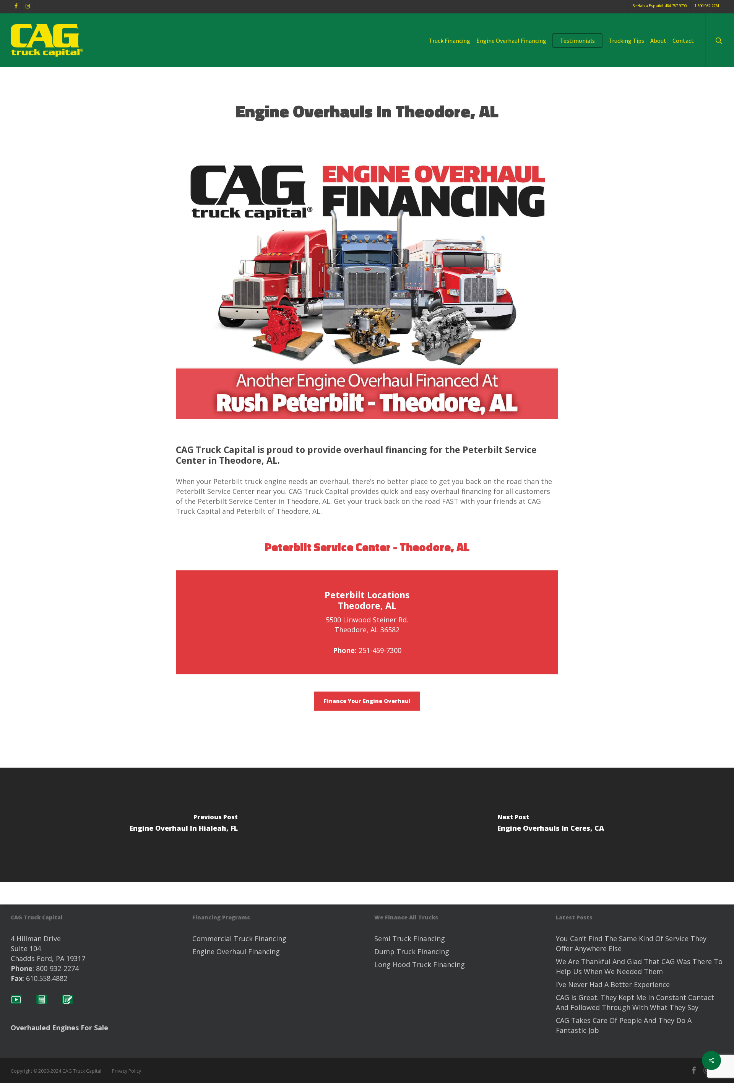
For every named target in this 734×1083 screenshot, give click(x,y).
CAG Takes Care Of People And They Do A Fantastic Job (624, 1025)
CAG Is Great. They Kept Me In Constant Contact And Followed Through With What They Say (635, 1002)
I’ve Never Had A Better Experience (613, 984)
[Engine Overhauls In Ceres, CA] (550, 825)
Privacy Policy (126, 1071)
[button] (367, 701)
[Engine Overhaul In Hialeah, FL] (183, 825)
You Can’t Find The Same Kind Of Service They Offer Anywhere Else (631, 943)
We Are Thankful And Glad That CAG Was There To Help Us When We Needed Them (639, 966)
